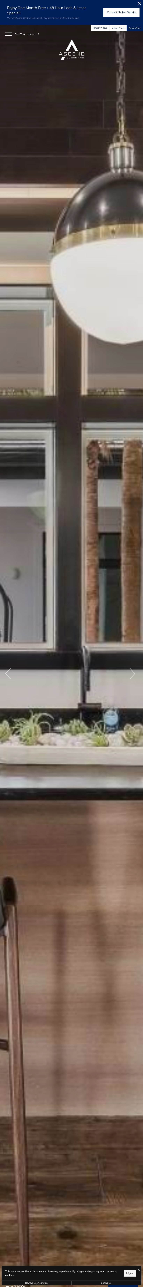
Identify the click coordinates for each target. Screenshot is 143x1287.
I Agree (129, 1273)
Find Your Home (25, 34)
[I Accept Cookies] (139, 1269)
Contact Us (106, 1283)
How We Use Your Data (36, 1283)
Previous (8, 673)
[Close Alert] (139, 4)
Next (132, 673)
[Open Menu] (8, 34)
